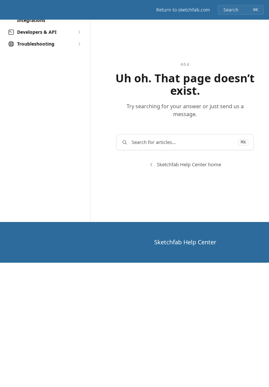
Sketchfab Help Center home (189, 164)
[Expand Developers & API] (79, 32)
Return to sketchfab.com (183, 10)
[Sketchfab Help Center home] (6, 10)
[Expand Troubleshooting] (79, 44)
